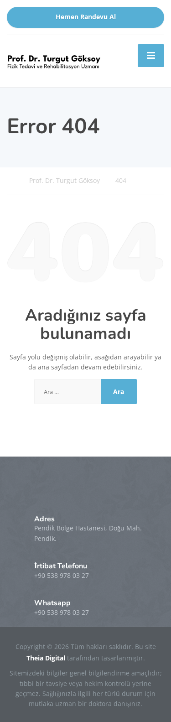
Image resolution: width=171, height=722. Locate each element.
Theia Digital (46, 658)
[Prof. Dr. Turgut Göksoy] (54, 60)
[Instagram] (48, 491)
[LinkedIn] (32, 491)
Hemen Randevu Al (86, 17)
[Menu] (151, 55)
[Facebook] (15, 491)
